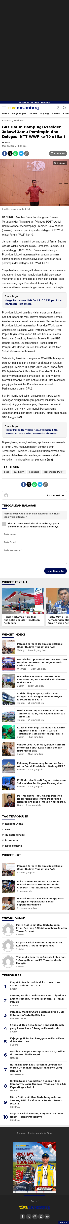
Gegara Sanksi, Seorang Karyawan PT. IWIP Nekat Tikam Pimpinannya (39, 944)
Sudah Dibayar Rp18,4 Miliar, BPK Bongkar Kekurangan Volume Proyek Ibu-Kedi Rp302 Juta (39, 696)
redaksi (6, 142)
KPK (8, 829)
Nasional (18, 120)
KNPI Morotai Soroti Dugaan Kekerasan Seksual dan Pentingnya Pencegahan (41, 782)
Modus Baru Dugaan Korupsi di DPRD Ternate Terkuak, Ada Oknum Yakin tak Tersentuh (41, 713)
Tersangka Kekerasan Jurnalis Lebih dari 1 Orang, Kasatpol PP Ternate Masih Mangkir (40, 960)
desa (6, 471)
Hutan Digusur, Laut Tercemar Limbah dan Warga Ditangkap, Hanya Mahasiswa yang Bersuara (36, 1067)
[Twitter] (10, 153)
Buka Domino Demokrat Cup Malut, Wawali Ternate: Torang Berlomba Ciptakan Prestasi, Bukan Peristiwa (38, 884)
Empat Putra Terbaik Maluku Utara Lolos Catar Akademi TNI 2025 (35, 984)
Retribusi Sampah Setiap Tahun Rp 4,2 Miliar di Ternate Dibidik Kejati (37, 1053)
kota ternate (13, 845)
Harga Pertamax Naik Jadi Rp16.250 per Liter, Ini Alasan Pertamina (34, 302)
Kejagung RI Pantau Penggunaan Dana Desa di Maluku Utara (37, 1040)
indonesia (34, 471)
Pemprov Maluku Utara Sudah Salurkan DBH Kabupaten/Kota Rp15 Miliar (37, 1013)
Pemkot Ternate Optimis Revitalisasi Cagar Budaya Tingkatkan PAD (39, 645)
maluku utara (14, 823)
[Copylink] (26, 153)
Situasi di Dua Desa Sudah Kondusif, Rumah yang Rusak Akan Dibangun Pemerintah (37, 1027)
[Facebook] (4, 153)
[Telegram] (21, 153)
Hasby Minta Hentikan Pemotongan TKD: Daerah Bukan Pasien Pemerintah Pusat (31, 431)
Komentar (59, 153)
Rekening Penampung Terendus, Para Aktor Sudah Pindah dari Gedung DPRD (41, 765)
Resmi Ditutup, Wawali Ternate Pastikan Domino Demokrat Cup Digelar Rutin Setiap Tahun (42, 662)
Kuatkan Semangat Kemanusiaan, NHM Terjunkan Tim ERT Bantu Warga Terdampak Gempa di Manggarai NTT (41, 730)
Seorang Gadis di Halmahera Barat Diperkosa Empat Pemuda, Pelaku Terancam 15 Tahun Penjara (38, 998)
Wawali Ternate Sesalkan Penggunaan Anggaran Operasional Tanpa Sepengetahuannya (40, 901)
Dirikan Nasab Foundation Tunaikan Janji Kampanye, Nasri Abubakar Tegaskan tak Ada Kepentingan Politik (38, 1084)
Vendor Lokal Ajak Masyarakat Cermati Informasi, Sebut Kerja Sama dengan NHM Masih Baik (41, 747)
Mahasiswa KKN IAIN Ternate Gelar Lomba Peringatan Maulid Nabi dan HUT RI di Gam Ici (42, 679)
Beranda (6, 120)
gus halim (19, 471)
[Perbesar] (34, 204)
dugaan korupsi (15, 834)
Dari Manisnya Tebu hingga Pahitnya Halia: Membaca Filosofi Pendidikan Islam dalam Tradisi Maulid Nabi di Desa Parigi (41, 800)
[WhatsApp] (15, 153)
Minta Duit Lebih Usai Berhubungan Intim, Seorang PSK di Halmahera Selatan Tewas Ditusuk (41, 928)
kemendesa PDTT (54, 471)
